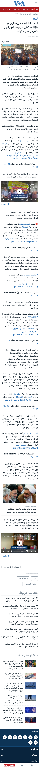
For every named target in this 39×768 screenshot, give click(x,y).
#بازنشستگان (25, 140)
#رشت (4, 143)
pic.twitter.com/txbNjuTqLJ (25, 334)
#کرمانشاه (25, 227)
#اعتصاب (16, 394)
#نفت (30, 397)
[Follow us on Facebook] (36, 737)
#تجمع (18, 155)
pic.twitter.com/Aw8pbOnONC (24, 241)
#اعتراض (18, 152)
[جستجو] (32, 765)
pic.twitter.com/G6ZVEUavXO (18, 400)
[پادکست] (36, 742)
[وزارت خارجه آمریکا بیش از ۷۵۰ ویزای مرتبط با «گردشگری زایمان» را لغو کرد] (30, 676)
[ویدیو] (22, 765)
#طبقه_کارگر (10, 238)
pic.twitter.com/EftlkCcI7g (26, 286)
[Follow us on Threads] (10, 737)
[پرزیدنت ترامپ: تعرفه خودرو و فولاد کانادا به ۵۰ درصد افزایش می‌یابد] (30, 720)
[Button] (5, 41)
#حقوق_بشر (10, 155)
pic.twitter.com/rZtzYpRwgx (25, 158)
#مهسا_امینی (24, 283)
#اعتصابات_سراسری (30, 275)
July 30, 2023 (32, 250)
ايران (35, 18)
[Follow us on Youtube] (20, 737)
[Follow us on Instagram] (15, 737)
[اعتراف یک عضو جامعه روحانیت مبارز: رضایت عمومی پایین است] (19, 493)
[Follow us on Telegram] (30, 737)
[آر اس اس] (5, 737)
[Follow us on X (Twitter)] (25, 737)
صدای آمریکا (29, 187)
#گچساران (19, 397)
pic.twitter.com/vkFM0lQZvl (25, 448)
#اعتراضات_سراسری (30, 155)
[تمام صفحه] (27, 200)
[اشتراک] (30, 742)
